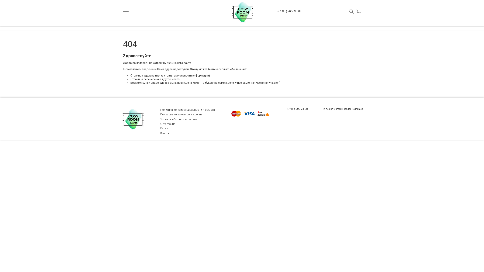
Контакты (166, 133)
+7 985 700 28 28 (297, 108)
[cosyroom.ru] (242, 11)
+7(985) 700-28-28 (289, 11)
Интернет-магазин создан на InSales (343, 109)
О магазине (167, 124)
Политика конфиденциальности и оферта (187, 109)
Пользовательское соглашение (181, 114)
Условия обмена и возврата (179, 119)
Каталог (165, 128)
